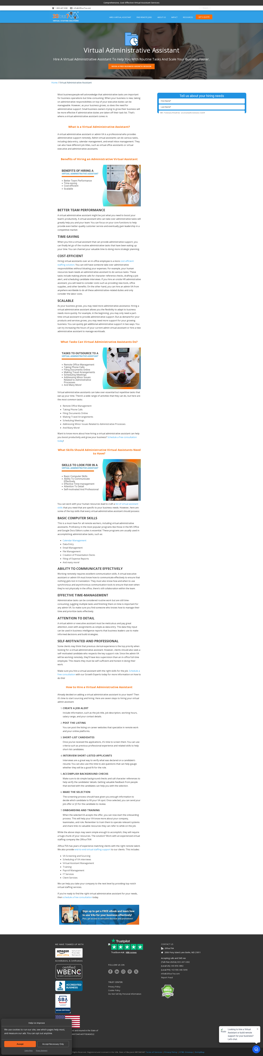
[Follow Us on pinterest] (130, 971)
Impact (174, 17)
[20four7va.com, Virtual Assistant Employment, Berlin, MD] (69, 987)
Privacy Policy (114, 986)
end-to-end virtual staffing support (93, 849)
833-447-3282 (183, 962)
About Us (161, 17)
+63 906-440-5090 (179, 969)
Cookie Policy (28, 1050)
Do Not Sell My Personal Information (124, 994)
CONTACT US (167, 944)
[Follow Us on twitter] (136, 971)
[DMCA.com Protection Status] (167, 991)
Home (54, 82)
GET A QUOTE (204, 17)
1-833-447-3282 (61, 8)
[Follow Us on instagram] (123, 971)
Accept (20, 1044)
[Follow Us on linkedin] (117, 971)
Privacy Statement (41, 1050)
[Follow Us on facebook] (110, 971)
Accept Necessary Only (53, 1044)
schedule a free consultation (77, 897)
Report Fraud (167, 977)
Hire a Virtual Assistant (120, 17)
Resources (188, 17)
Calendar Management (74, 540)
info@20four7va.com (82, 8)
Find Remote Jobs (144, 17)
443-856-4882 (177, 966)
